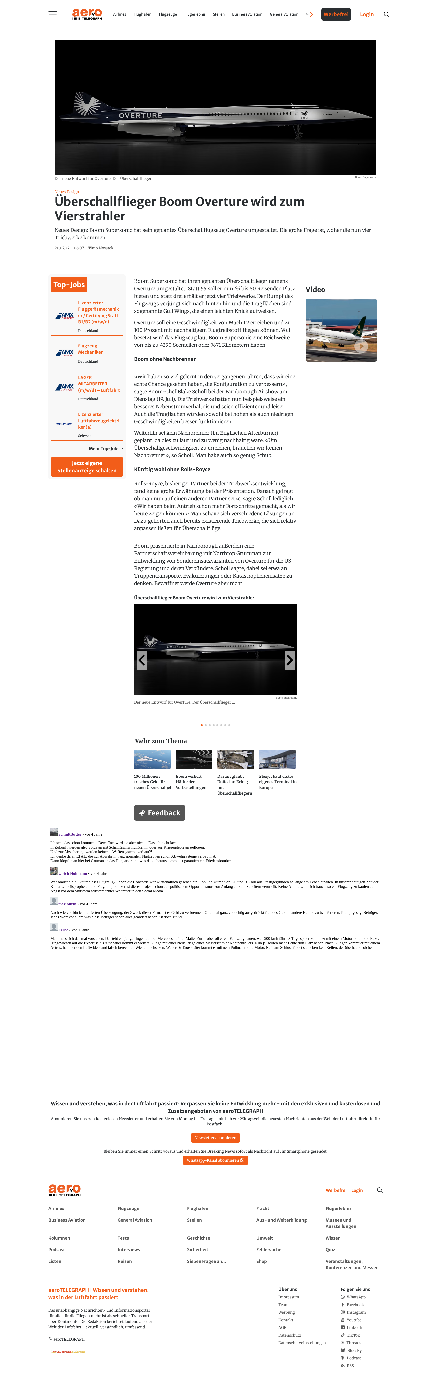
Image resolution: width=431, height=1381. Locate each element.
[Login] (357, 1190)
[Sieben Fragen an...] (215, 1264)
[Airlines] (76, 1209)
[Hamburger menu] (52, 14)
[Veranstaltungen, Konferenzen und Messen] (354, 1264)
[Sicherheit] (215, 1250)
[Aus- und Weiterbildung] (284, 1223)
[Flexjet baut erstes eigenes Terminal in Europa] (278, 775)
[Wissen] (354, 1238)
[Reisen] (146, 1264)
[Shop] (284, 1264)
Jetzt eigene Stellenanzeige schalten (87, 467)
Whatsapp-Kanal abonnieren (213, 1160)
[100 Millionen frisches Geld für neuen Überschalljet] (153, 775)
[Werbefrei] (336, 1190)
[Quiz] (354, 1250)
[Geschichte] (215, 1238)
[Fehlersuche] (284, 1250)
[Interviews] (146, 1250)
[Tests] (146, 1238)
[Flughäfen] (215, 1209)
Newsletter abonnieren (215, 1137)
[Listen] (76, 1264)
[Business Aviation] (76, 1223)
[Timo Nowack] (101, 248)
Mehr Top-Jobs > (106, 448)
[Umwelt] (284, 1238)
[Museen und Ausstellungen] (354, 1223)
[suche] (386, 14)
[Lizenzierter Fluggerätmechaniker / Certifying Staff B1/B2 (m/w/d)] (87, 316)
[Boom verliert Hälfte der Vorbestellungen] (195, 775)
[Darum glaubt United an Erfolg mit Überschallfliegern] (236, 775)
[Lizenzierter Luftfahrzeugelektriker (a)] (87, 424)
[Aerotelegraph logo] (87, 13)
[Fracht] (284, 1209)
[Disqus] (215, 888)
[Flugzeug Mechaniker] (87, 354)
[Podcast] (76, 1250)
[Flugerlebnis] (354, 1209)
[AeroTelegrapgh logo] (64, 1190)
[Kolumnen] (76, 1238)
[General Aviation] (146, 1223)
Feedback (164, 812)
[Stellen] (215, 1223)
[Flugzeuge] (146, 1209)
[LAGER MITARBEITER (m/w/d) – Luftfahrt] (87, 388)
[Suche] (380, 1190)
